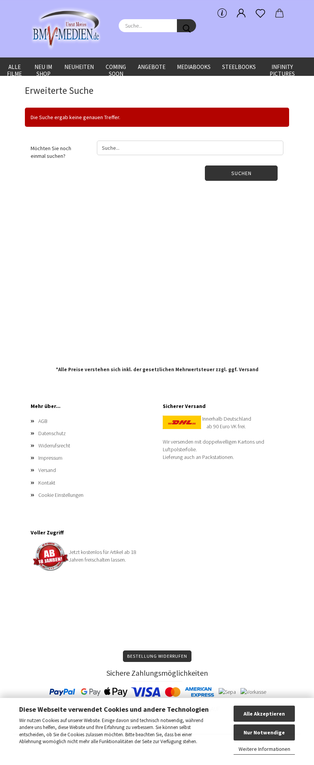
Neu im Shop (43, 69)
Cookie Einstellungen (60, 494)
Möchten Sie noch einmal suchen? (51, 152)
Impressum (50, 457)
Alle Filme (14, 69)
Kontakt (46, 482)
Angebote (151, 66)
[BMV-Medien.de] (69, 28)
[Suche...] (186, 25)
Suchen (241, 173)
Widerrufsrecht (54, 445)
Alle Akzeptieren (264, 713)
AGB (42, 421)
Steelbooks (239, 66)
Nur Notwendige (264, 732)
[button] (241, 13)
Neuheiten (79, 66)
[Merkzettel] (260, 13)
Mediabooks (194, 66)
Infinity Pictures (282, 69)
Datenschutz (52, 433)
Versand (248, 369)
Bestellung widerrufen (157, 656)
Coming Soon (116, 69)
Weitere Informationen (264, 748)
